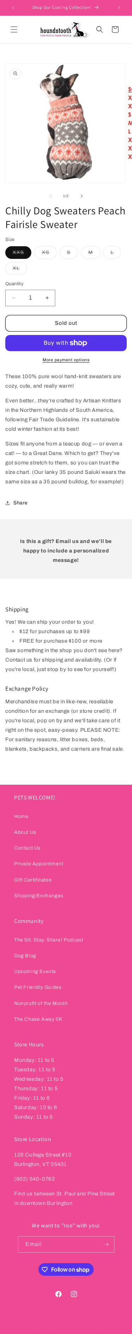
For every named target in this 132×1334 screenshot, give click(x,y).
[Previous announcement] (13, 7)
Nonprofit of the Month (41, 1003)
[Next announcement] (119, 7)
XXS (22, 254)
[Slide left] (50, 196)
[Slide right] (81, 196)
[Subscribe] (106, 1244)
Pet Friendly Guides (37, 987)
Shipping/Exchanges (38, 895)
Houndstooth (54, 1328)
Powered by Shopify (87, 1328)
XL (20, 270)
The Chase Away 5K (38, 1019)
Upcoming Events (35, 971)
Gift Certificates (32, 880)
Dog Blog (25, 955)
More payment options (66, 359)
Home (21, 816)
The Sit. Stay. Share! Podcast (48, 940)
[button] (14, 29)
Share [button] (20, 502)
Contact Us (27, 848)
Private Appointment (38, 863)
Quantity (14, 283)
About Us (25, 832)
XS (49, 254)
